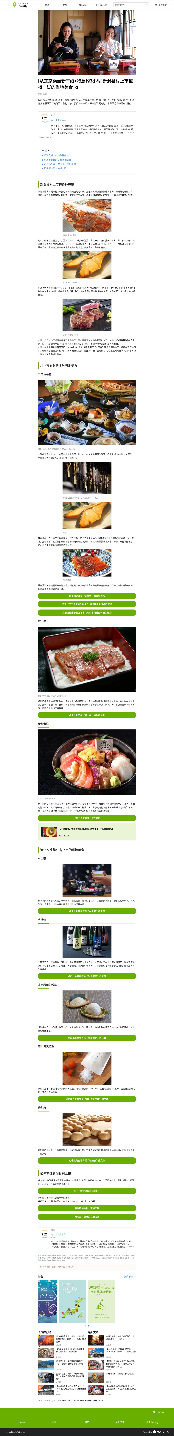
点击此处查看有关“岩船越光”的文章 (87, 1037)
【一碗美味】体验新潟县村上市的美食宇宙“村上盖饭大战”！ (88, 828)
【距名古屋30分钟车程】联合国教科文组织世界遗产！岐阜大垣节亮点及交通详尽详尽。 (120, 1364)
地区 (54, 1422)
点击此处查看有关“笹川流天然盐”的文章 (87, 1099)
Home (22, 1422)
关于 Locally (152, 1422)
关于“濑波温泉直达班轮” (87, 1190)
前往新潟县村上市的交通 (87, 1208)
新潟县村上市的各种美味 (56, 155)
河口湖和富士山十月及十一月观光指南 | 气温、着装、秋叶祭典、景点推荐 (71, 1339)
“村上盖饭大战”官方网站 (87, 817)
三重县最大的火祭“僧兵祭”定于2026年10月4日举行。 (120, 1337)
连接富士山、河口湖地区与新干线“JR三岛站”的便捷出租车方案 (70, 1362)
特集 (87, 1422)
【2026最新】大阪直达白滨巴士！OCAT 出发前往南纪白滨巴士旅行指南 (71, 1388)
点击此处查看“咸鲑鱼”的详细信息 (87, 595)
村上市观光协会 (58, 120)
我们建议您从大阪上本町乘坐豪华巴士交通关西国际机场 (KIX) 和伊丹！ (70, 1376)
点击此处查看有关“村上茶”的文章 (87, 911)
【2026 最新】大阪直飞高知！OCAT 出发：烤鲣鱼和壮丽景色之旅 (121, 1350)
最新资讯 (119, 1422)
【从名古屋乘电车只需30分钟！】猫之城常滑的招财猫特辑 (70, 1350)
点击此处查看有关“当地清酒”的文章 (87, 976)
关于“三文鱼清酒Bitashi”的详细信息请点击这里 (87, 604)
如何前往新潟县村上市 (55, 168)
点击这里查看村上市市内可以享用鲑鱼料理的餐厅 (87, 612)
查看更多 (128, 1276)
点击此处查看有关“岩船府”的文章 (87, 1160)
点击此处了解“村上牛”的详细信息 (87, 715)
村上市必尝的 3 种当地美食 (57, 159)
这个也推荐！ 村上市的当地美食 (60, 163)
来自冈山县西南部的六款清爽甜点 (120, 1373)
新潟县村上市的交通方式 (87, 1216)
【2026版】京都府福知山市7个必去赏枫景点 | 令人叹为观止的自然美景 (121, 1388)
